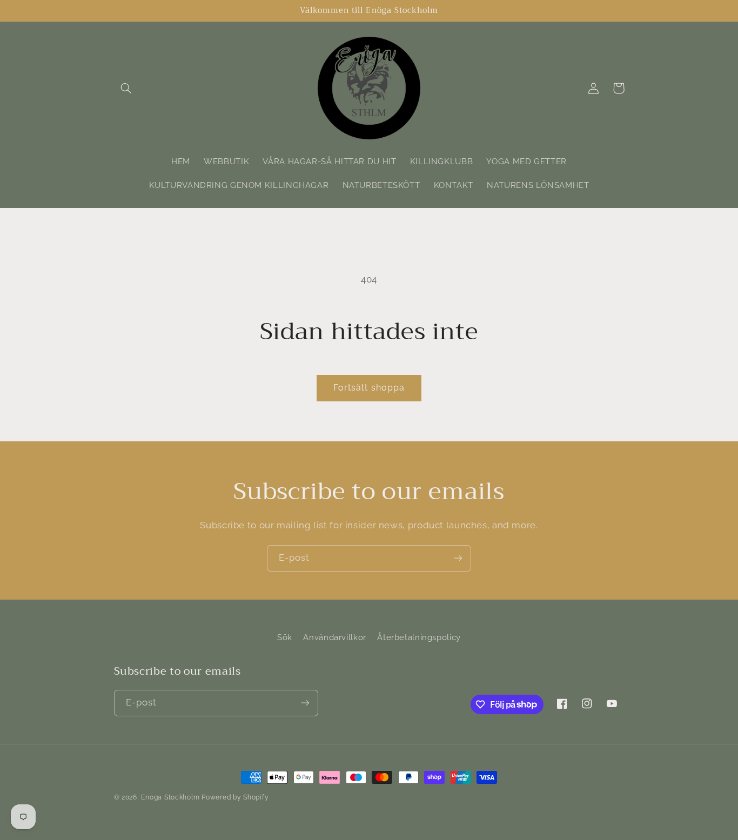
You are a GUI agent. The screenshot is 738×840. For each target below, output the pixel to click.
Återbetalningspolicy (419, 637)
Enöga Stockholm (170, 797)
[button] (126, 88)
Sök (284, 637)
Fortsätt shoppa (369, 387)
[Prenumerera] (458, 558)
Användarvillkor (334, 637)
